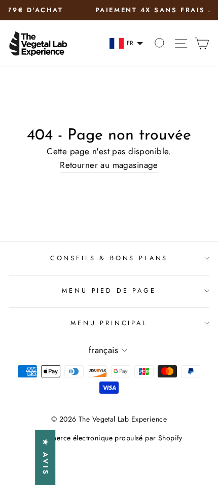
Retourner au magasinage (109, 165)
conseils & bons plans (109, 258)
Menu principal (109, 323)
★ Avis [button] (46, 457)
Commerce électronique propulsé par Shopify (109, 438)
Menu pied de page (109, 290)
